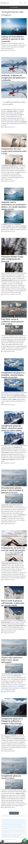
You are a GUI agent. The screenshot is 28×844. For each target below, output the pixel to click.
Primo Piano (6, 294)
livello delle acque (12, 118)
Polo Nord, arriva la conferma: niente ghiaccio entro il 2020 (12, 321)
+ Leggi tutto (14, 813)
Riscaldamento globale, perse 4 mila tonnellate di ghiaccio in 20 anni (12, 490)
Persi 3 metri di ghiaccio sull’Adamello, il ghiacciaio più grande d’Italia (12, 603)
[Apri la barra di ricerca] (20, 3)
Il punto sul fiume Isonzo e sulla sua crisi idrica (13, 820)
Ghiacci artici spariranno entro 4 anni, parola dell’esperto (11, 659)
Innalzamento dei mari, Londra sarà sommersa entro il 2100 (14, 151)
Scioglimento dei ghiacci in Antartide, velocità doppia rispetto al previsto (13, 375)
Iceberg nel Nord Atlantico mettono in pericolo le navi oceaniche (12, 39)
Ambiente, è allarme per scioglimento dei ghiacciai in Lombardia (13, 77)
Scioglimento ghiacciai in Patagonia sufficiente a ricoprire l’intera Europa (12, 721)
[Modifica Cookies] (2, 841)
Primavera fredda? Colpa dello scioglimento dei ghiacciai (12, 259)
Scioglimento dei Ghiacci (9, 50)
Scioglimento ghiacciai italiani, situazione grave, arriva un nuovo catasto (12, 428)
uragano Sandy (14, 567)
